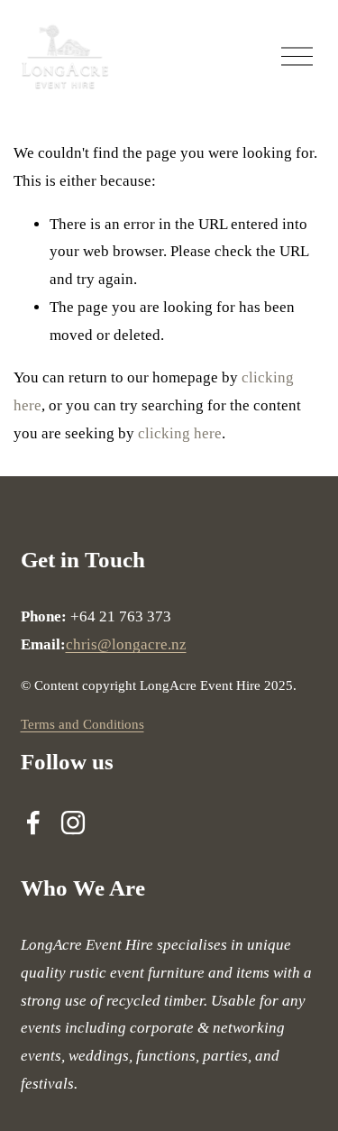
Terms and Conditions (82, 724)
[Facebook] (33, 822)
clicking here (180, 433)
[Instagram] (73, 822)
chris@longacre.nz (126, 644)
